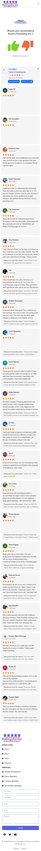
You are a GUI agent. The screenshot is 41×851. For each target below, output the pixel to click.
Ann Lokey (13, 484)
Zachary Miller (14, 697)
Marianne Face (14, 148)
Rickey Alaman (14, 514)
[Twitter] (9, 834)
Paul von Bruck (14, 575)
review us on (26, 81)
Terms (24, 849)
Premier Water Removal (17, 636)
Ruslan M (12, 666)
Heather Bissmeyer (16, 301)
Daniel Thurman (14, 179)
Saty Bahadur (14, 606)
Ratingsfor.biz (24, 56)
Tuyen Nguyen (14, 362)
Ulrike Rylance (14, 392)
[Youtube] (15, 834)
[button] (38, 3)
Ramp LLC (22, 844)
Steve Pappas (14, 545)
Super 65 (12, 89)
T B (10, 270)
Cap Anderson (14, 209)
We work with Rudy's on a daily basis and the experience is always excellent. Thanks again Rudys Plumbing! (18, 648)
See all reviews (14, 81)
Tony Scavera (14, 240)
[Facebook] (4, 834)
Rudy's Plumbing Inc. (17, 72)
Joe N (11, 453)
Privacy (16, 849)
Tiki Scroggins (14, 119)
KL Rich (12, 423)
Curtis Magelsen (15, 331)
